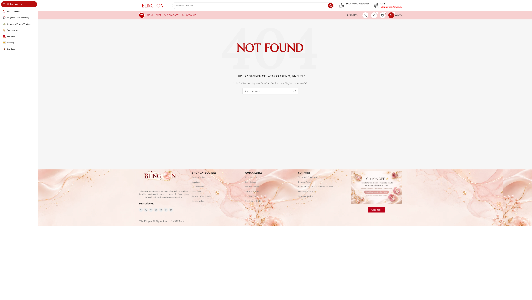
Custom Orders (252, 196)
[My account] (365, 15)
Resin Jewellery (199, 177)
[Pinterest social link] (156, 210)
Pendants (199, 186)
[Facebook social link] (141, 210)
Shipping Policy (305, 196)
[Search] (330, 5)
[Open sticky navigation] (141, 15)
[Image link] (160, 176)
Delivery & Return (306, 191)
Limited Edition (252, 186)
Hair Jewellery (198, 201)
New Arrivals (251, 177)
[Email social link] (151, 210)
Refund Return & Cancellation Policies (315, 186)
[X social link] (146, 210)
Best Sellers (250, 182)
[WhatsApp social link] (166, 210)
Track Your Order (253, 201)
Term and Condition (307, 177)
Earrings (196, 182)
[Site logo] (153, 5)
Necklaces (196, 191)
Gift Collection (252, 191)
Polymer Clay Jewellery (202, 196)
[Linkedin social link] (161, 210)
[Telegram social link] (171, 210)
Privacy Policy (304, 182)
